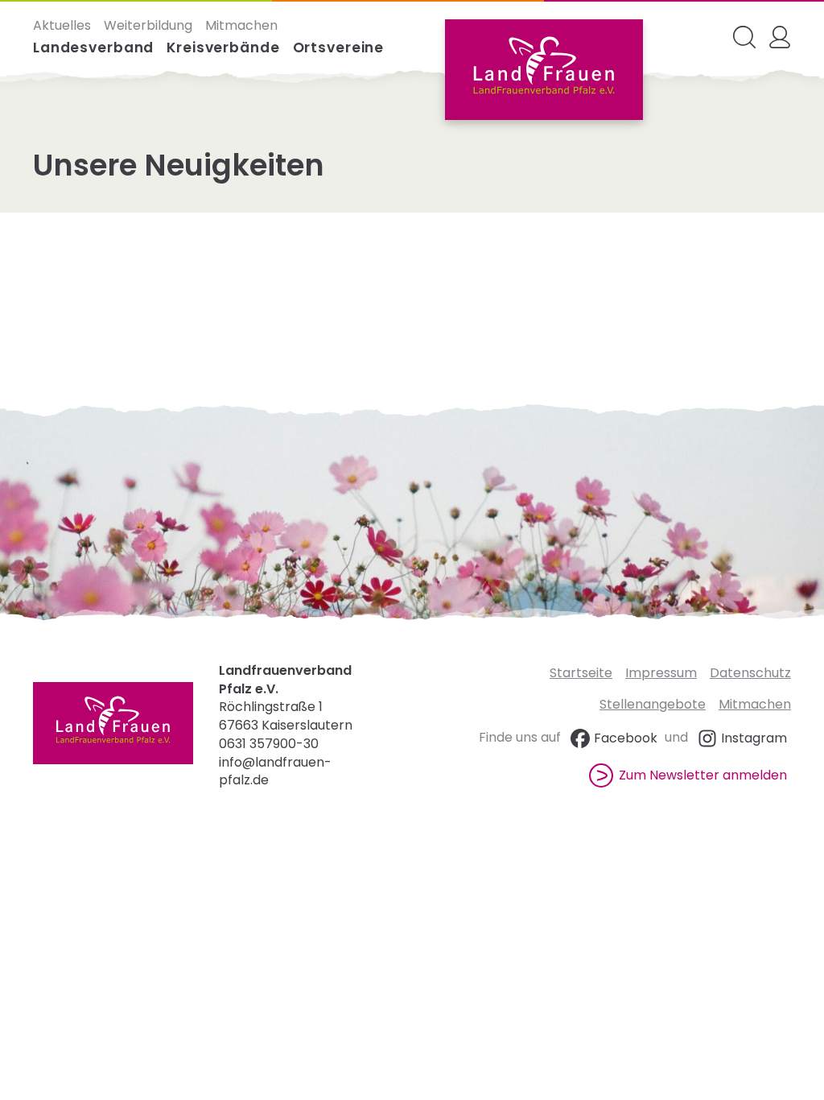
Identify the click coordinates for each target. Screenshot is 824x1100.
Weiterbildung (148, 25)
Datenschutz (750, 673)
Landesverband (93, 48)
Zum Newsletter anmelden (703, 775)
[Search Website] (744, 37)
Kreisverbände (223, 48)
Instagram (754, 738)
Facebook (625, 738)
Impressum (661, 673)
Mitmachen (241, 25)
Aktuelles (62, 25)
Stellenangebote (652, 704)
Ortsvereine (339, 48)
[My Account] (779, 37)
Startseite (581, 673)
